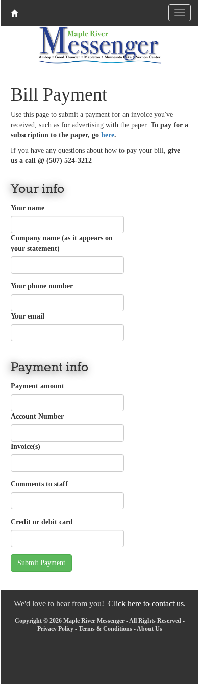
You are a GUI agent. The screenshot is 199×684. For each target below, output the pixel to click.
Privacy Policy (55, 628)
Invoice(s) (25, 446)
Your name (27, 208)
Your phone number (42, 286)
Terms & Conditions (105, 628)
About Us (149, 628)
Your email (27, 316)
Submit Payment (41, 563)
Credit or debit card (42, 522)
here (107, 135)
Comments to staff (39, 484)
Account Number (37, 416)
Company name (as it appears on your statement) (62, 243)
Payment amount (37, 386)
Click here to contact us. (147, 603)
